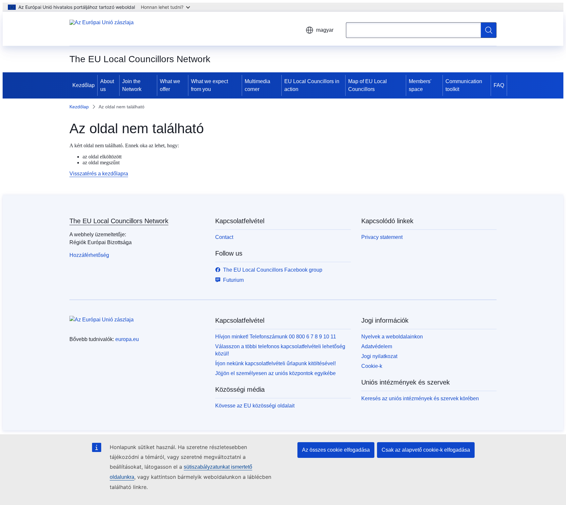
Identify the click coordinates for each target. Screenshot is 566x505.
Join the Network (132, 85)
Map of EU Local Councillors (367, 85)
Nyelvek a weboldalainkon (392, 336)
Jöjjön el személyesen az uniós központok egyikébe (275, 373)
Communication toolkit (463, 85)
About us (107, 85)
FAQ (499, 85)
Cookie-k (371, 366)
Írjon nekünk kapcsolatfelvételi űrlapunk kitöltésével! (275, 363)
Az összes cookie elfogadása (336, 450)
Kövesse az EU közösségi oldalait (254, 405)
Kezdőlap (83, 85)
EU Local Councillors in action (311, 85)
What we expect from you (209, 85)
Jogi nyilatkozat (379, 356)
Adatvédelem (376, 346)
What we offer (170, 85)
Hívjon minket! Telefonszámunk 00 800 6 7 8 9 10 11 (275, 336)
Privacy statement (382, 237)
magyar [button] (324, 30)
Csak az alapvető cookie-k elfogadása (426, 450)
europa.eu (127, 339)
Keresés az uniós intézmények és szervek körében (420, 398)
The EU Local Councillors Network (118, 221)
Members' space (420, 85)
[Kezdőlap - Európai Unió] (101, 29)
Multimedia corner (257, 85)
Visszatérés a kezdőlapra (98, 173)
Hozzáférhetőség (89, 255)
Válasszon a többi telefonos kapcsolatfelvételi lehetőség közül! (280, 350)
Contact (224, 237)
